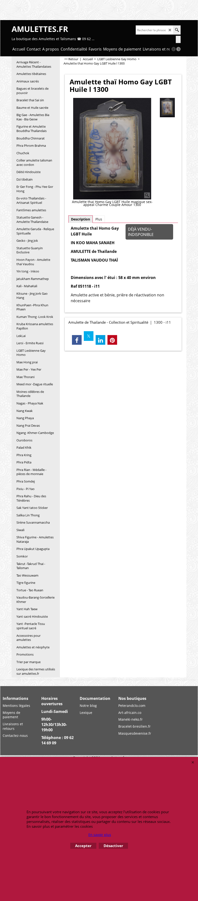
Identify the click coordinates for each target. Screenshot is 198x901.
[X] (88, 336)
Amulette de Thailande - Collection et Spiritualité (108, 322)
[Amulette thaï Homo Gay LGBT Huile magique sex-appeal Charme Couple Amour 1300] (112, 148)
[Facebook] (77, 340)
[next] (178, 49)
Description (80, 219)
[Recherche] (176, 30)
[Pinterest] (112, 340)
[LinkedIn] (100, 340)
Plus (98, 219)
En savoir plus (99, 834)
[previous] (173, 49)
